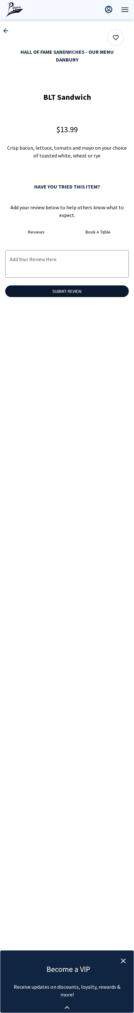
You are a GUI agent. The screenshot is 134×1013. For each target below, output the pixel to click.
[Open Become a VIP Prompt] (67, 1007)
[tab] (36, 232)
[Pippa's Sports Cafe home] (34, 10)
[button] (8, 31)
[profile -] (109, 9)
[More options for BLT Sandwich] (116, 37)
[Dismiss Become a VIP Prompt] (123, 961)
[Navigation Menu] (125, 9)
